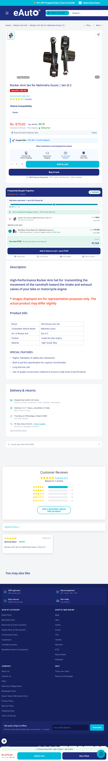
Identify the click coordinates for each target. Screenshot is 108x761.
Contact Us (6, 676)
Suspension (6, 640)
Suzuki (58, 630)
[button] (16, 99)
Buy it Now (84, 756)
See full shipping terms (18, 430)
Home (8, 25)
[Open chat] (101, 754)
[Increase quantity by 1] (22, 164)
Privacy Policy (7, 701)
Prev (89, 25)
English (6, 746)
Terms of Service (9, 716)
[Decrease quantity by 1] (11, 164)
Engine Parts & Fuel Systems (14, 630)
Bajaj (57, 615)
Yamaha (58, 640)
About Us (5, 671)
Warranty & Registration (12, 686)
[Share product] (98, 34)
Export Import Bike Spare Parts (15, 696)
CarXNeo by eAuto (9, 645)
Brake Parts (7, 615)
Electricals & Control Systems (14, 625)
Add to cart (62, 164)
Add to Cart (39, 756)
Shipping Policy (8, 711)
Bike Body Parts (8, 620)
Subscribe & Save (91, 3)
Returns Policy (8, 706)
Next (98, 25)
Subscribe (97, 727)
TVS (56, 635)
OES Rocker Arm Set (20, 96)
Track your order (62, 671)
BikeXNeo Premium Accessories (15, 650)
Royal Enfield (60, 654)
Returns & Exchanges (64, 676)
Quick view (56, 232)
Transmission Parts (10, 635)
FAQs (4, 681)
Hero (57, 620)
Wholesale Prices (9, 691)
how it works (39, 424)
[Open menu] (7, 13)
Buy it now (54, 172)
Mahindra (59, 645)
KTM (57, 650)
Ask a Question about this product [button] (54, 510)
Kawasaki (59, 659)
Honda (57, 625)
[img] (10, 538)
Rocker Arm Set (20, 25)
